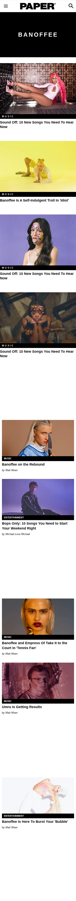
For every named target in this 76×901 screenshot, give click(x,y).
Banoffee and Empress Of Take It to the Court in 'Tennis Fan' (34, 645)
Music (8, 116)
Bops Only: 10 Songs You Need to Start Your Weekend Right (34, 525)
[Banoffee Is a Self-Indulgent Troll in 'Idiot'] (38, 166)
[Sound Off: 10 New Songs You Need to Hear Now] (38, 88)
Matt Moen (11, 470)
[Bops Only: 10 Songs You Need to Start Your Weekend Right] (38, 497)
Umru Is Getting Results (22, 707)
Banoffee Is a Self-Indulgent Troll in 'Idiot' (34, 200)
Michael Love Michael (17, 534)
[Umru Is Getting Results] (38, 681)
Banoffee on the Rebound (23, 464)
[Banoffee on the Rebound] (38, 438)
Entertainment (14, 517)
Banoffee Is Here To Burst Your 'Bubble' (35, 822)
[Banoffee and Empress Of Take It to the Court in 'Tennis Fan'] (38, 617)
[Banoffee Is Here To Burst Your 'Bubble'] (38, 795)
